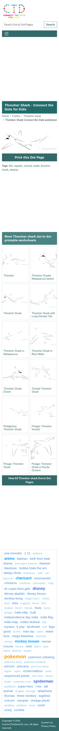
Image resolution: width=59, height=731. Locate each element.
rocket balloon (33, 671)
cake (40, 573)
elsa (15, 603)
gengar (8, 612)
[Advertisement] (29, 67)
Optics (37, 646)
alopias (14, 169)
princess (23, 666)
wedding (9, 705)
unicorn (9, 700)
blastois (44, 563)
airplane (37, 553)
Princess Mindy (40, 666)
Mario (40, 631)
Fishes (16, 116)
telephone (45, 691)
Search (50, 24)
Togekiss (44, 695)
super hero (26, 686)
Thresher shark (32, 116)
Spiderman (43, 681)
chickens (10, 583)
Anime (9, 558)
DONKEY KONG (13, 598)
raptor (17, 671)
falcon (35, 603)
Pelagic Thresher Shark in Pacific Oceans (42, 467)
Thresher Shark (12, 313)
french (18, 608)
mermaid (41, 636)
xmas (32, 705)
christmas (24, 583)
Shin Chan (37, 676)
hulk (33, 612)
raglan (8, 671)
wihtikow (22, 705)
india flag (46, 617)
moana (19, 646)
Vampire (22, 700)
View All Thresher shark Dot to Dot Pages (29, 480)
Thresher (8, 275)
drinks (45, 598)
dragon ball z (32, 598)
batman (22, 558)
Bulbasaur (29, 573)
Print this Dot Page (29, 157)
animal (28, 165)
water (36, 165)
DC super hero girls (17, 588)
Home (5, 116)
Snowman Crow (22, 681)
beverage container (26, 563)
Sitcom (49, 676)
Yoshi (41, 705)
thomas (9, 695)
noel (29, 646)
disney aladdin (14, 593)
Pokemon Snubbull (35, 662)
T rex (39, 686)
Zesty (8, 710)
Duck (7, 603)
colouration (39, 583)
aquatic (18, 165)
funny (47, 608)
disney (39, 588)
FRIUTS (38, 608)
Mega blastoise (22, 636)
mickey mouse (27, 641)
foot (43, 603)
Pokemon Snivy (13, 662)
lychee (17, 631)
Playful (27, 650)
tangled (19, 691)
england (25, 603)
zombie (19, 710)
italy (44, 622)
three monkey (26, 695)
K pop (21, 626)
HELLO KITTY (21, 612)
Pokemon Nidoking (41, 657)
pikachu (16, 650)
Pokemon (15, 656)
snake (7, 681)
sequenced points (17, 676)
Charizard (23, 578)
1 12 (27, 553)
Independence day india (21, 617)
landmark (33, 626)
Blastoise (10, 568)
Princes (9, 666)
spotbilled (10, 686)
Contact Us (47, 722)
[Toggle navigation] (6, 33)
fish (11, 165)
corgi (51, 583)
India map (11, 622)
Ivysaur (9, 626)
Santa (48, 671)
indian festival (29, 622)
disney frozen (36, 593)
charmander (42, 578)
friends (28, 608)
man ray (28, 631)
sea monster (13, 553)
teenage (31, 691)
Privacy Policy (48, 726)
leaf (44, 626)
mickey (8, 641)
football (8, 608)
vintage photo (40, 700)
